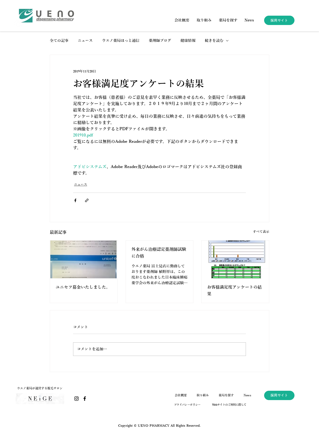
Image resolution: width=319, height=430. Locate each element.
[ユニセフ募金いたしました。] (83, 259)
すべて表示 (261, 231)
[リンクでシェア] (87, 200)
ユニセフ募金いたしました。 (83, 287)
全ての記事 (59, 41)
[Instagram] (76, 398)
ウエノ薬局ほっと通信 (120, 41)
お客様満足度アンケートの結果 (234, 290)
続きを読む (214, 41)
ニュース (85, 41)
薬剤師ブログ (160, 41)
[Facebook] (85, 398)
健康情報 (188, 41)
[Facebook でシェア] (75, 200)
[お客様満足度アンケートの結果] (235, 259)
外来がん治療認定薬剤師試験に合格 (158, 252)
